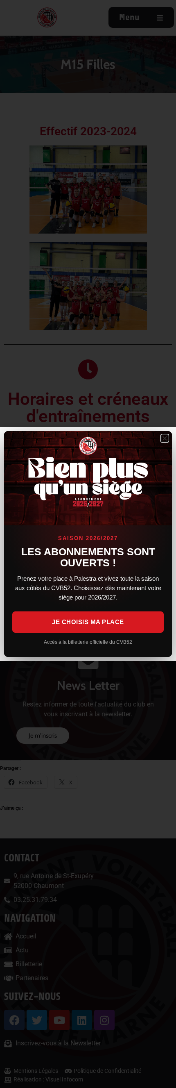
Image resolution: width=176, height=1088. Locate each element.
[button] (165, 438)
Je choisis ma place (88, 621)
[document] (88, 544)
